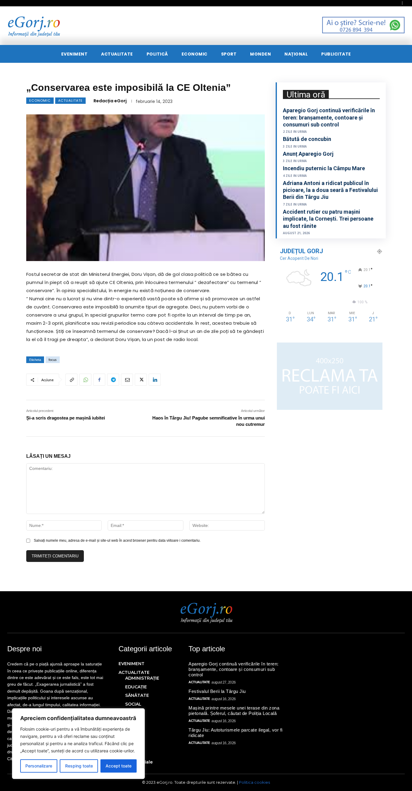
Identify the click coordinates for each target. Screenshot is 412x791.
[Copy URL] (71, 380)
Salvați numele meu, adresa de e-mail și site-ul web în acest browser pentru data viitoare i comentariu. (117, 540)
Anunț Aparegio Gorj (308, 154)
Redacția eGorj (110, 101)
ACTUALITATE (70, 100)
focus (53, 360)
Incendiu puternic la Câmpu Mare (324, 168)
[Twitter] (141, 380)
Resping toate (79, 765)
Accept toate (119, 765)
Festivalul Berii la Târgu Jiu (217, 691)
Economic (40, 100)
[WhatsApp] (85, 380)
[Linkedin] (155, 380)
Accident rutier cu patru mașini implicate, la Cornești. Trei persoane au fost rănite (328, 219)
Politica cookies (254, 782)
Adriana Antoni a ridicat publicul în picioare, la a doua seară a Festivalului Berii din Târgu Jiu (330, 190)
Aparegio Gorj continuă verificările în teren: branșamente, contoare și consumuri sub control (329, 117)
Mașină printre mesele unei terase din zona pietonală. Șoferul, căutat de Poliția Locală (234, 710)
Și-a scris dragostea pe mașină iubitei (65, 417)
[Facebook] (99, 380)
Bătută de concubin (307, 139)
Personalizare (38, 765)
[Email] (127, 380)
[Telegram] (113, 380)
